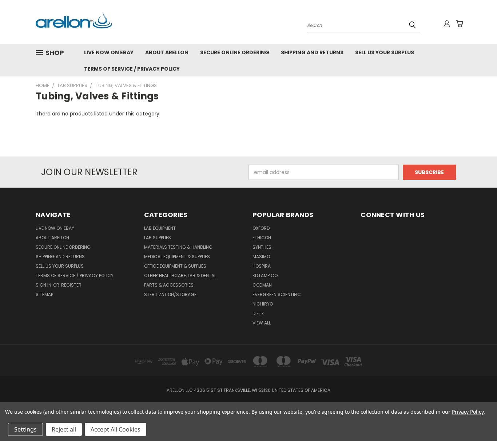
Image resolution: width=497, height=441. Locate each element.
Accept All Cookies (115, 429)
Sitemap (44, 294)
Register (71, 285)
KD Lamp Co (265, 275)
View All (262, 323)
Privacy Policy (468, 411)
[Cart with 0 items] (459, 23)
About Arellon (166, 52)
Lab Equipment (160, 228)
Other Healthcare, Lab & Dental (180, 275)
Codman (262, 285)
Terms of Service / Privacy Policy (132, 68)
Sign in (44, 285)
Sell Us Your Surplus (384, 52)
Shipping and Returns (312, 52)
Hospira (262, 266)
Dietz (258, 313)
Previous (478, 418)
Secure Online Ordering (234, 52)
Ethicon (262, 238)
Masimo (261, 256)
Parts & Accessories (169, 285)
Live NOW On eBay (109, 52)
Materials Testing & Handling (178, 247)
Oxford (261, 228)
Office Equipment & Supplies (175, 266)
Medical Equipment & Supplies (177, 256)
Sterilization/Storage (170, 294)
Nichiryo (263, 304)
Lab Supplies (157, 238)
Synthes (262, 247)
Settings (25, 429)
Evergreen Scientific (277, 294)
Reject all (64, 429)
